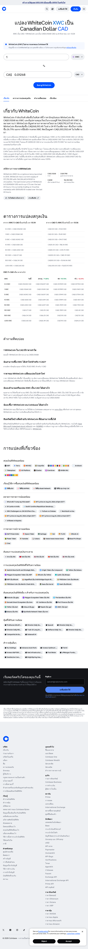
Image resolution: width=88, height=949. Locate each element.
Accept (69, 941)
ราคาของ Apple (51, 917)
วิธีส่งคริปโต (7, 840)
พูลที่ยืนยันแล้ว (50, 814)
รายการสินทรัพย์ (51, 779)
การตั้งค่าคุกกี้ (8, 784)
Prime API (49, 884)
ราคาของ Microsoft (53, 921)
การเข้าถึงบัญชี (8, 872)
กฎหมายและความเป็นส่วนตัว (14, 777)
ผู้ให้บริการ (7, 774)
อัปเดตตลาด (7, 823)
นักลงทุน (6, 770)
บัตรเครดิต (49, 764)
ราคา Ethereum (51, 899)
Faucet (48, 873)
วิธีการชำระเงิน (9, 869)
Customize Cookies (73, 934)
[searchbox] (79, 74)
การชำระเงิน (50, 785)
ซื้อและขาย (49, 750)
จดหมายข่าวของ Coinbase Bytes (16, 809)
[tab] (6, 98)
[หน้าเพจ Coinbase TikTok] (24, 930)
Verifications (50, 860)
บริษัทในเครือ (8, 757)
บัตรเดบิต (48, 767)
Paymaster (50, 850)
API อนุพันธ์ (49, 887)
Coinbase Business (53, 782)
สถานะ (5, 879)
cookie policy (43, 931)
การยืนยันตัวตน (9, 862)
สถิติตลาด (6, 806)
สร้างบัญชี (7, 859)
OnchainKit (50, 853)
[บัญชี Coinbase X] (3, 930)
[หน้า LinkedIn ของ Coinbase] (10, 930)
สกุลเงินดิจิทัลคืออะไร (11, 830)
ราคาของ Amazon (52, 924)
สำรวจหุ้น (6, 803)
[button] (84, 8)
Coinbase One (51, 757)
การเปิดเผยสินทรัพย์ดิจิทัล (12, 791)
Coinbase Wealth (52, 760)
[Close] (82, 931)
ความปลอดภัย (8, 767)
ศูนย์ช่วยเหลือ (8, 852)
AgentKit (49, 867)
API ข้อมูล (49, 856)
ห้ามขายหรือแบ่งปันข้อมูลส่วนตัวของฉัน (18, 788)
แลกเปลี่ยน (49, 804)
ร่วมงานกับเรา (8, 753)
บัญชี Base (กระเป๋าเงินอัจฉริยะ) (57, 836)
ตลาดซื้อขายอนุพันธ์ (53, 811)
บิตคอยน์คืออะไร (9, 826)
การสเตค (48, 800)
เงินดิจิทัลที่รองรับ (9, 876)
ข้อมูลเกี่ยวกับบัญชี (10, 865)
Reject (44, 941)
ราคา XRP (49, 906)
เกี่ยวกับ (6, 750)
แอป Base (49, 753)
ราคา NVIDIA (50, 914)
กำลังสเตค (49, 870)
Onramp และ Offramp (54, 839)
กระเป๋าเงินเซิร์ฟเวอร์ (53, 829)
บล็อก (5, 760)
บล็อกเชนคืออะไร (9, 833)
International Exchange (55, 807)
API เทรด (48, 846)
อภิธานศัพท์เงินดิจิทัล (11, 820)
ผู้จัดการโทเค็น (50, 789)
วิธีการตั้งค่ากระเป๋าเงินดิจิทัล (14, 837)
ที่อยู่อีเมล (48, 677)
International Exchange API (57, 880)
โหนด (47, 863)
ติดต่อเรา (6, 855)
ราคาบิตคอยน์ (50, 895)
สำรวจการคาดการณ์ (53, 770)
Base (47, 826)
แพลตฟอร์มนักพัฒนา (53, 822)
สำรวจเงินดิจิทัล (9, 799)
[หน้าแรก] (4, 8)
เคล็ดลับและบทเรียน (10, 816)
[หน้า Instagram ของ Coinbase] (17, 930)
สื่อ (4, 764)
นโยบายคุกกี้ (7, 781)
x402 (47, 843)
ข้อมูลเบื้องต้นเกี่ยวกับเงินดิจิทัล (14, 813)
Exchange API (51, 877)
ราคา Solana (50, 902)
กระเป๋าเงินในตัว (51, 832)
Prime (47, 797)
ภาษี (4, 844)
